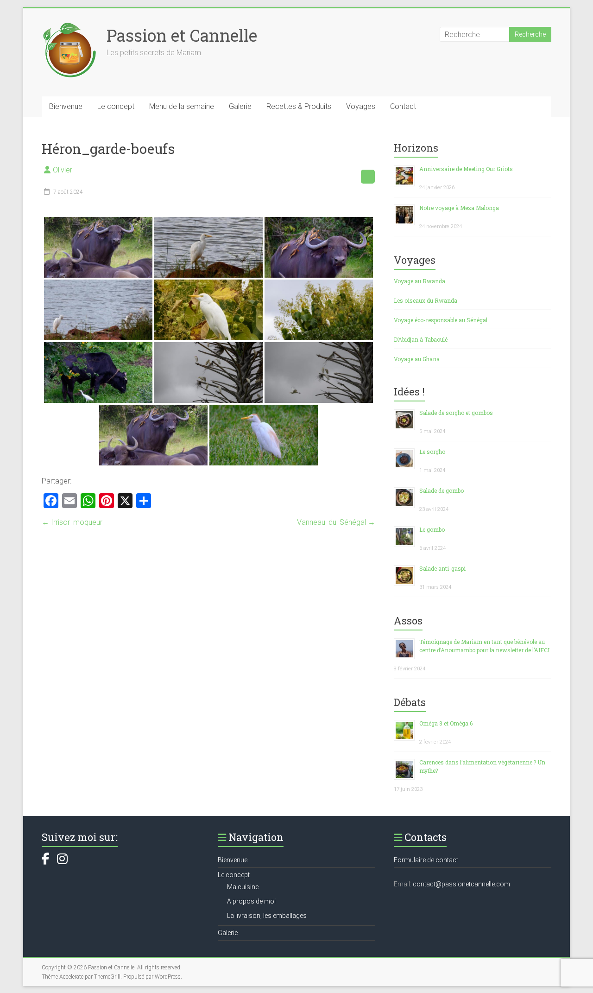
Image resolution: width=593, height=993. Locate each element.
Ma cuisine (243, 887)
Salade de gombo (441, 490)
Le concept (115, 106)
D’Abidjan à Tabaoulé (421, 339)
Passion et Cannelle (182, 35)
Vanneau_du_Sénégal (336, 522)
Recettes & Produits (298, 106)
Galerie (240, 106)
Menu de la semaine (181, 106)
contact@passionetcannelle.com (461, 884)
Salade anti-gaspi (442, 568)
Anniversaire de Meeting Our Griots (466, 168)
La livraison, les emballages (267, 915)
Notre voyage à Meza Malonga (459, 207)
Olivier (62, 170)
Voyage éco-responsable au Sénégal (440, 320)
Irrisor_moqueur (72, 522)
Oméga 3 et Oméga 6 (446, 723)
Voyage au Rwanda (419, 281)
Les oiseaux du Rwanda (425, 300)
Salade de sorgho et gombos (456, 412)
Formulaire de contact (426, 860)
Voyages (360, 106)
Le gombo (432, 529)
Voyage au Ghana (417, 359)
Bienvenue (65, 106)
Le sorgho (432, 451)
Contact (403, 106)
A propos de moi (251, 901)
